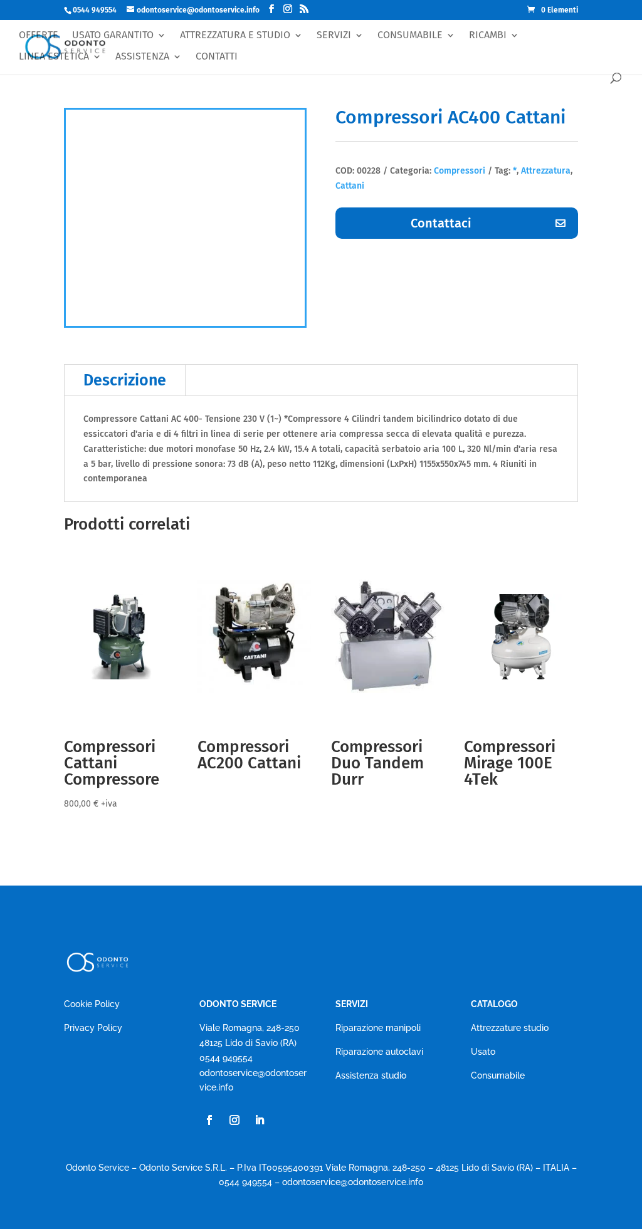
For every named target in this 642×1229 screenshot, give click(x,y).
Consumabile (498, 1075)
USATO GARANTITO (113, 35)
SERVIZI (334, 35)
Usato (483, 1052)
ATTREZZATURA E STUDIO (235, 35)
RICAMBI (488, 35)
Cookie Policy (92, 1004)
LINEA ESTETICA (54, 56)
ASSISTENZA (142, 56)
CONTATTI (217, 56)
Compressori (459, 170)
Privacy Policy (93, 1028)
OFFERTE (38, 35)
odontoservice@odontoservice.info (352, 1182)
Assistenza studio (370, 1075)
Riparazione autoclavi (379, 1052)
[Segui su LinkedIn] (260, 1120)
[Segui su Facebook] (209, 1120)
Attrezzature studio (510, 1028)
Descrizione (124, 380)
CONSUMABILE (410, 35)
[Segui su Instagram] (234, 1120)
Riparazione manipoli (378, 1028)
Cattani (349, 185)
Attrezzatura (546, 170)
